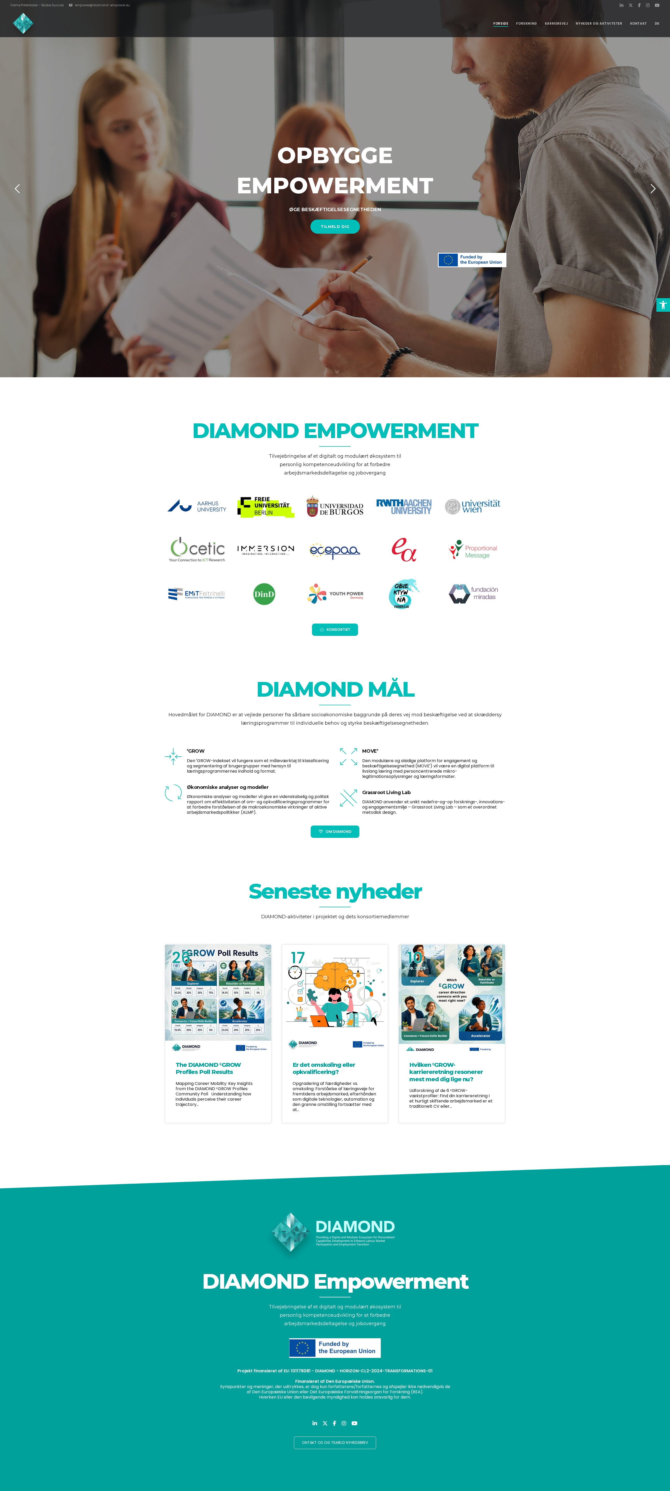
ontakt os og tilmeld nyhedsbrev (335, 1442)
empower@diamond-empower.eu (102, 5)
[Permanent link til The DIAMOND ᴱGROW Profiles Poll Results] (218, 998)
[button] (663, 305)
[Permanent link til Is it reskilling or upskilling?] (335, 998)
